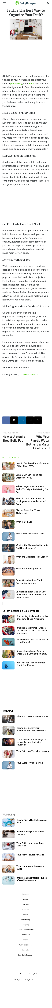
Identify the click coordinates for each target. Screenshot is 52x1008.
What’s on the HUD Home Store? (32, 716)
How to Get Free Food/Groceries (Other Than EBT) (32, 465)
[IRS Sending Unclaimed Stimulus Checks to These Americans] (8, 619)
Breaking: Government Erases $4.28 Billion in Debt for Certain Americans (31, 630)
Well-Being (8, 814)
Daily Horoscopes (25, 945)
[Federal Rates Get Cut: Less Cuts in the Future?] (8, 642)
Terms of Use (18, 974)
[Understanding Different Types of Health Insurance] (8, 880)
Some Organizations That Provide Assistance (29, 581)
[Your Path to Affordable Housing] (8, 754)
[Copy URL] (38, 420)
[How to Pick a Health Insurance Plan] (8, 822)
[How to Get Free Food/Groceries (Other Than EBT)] (8, 466)
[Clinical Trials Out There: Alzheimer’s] (8, 513)
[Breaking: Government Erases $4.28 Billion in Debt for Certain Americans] (8, 630)
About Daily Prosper (25, 929)
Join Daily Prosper (25, 955)
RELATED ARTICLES (10, 458)
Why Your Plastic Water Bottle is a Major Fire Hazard (38, 442)
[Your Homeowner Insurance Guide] (8, 869)
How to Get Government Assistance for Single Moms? (31, 729)
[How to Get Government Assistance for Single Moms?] (8, 730)
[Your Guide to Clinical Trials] (8, 536)
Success (25, 904)
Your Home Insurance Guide (30, 854)
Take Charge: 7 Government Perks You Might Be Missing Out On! (32, 489)
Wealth (25, 914)
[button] (4, 3)
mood (31, 83)
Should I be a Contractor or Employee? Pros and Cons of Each (30, 501)
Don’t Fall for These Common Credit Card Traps (30, 664)
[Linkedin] (22, 420)
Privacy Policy (33, 974)
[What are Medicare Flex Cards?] (8, 559)
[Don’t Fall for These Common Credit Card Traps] (8, 665)
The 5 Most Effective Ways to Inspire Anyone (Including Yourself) (31, 742)
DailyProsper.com (29, 374)
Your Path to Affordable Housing (32, 751)
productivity (16, 83)
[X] (14, 420)
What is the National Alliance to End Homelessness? (32, 546)
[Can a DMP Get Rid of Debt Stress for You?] (8, 477)
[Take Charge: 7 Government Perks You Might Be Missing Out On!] (8, 489)
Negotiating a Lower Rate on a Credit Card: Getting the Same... (31, 652)
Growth (25, 899)
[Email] (30, 420)
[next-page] (7, 603)
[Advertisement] (26, 56)
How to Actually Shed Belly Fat (13, 438)
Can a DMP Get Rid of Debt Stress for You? (29, 476)
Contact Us (25, 935)
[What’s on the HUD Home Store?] (8, 719)
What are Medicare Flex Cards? (32, 556)
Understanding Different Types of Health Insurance (31, 879)
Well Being (25, 919)
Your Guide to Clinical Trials (30, 533)
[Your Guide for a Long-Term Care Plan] (8, 846)
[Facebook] (6, 420)
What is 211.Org (24, 521)
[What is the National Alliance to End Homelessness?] (8, 548)
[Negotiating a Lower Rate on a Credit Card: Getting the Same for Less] (8, 654)
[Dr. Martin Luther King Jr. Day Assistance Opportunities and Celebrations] (8, 594)
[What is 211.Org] (8, 524)
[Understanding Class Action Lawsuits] (8, 834)
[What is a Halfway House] (8, 571)
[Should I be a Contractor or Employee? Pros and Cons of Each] (8, 501)
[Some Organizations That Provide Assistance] (8, 583)
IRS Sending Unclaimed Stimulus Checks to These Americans (32, 617)
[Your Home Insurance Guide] (8, 857)
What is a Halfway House (28, 568)
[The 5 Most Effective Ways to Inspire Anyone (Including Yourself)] (8, 742)
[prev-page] (3, 603)
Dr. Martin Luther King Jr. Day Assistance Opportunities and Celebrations (31, 594)
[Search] (48, 3)
